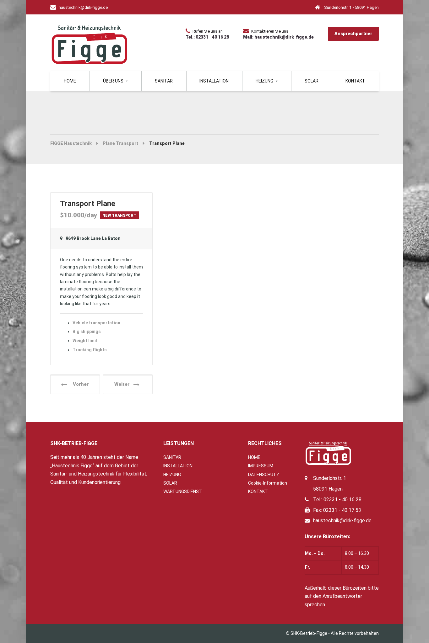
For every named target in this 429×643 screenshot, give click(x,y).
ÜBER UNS (113, 80)
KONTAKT (355, 80)
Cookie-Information (267, 483)
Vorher (79, 384)
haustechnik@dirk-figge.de (343, 520)
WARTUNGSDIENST (182, 491)
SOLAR (311, 80)
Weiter (123, 384)
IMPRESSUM (260, 465)
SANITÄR (164, 80)
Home (70, 80)
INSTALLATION (214, 80)
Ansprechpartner (353, 33)
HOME (254, 457)
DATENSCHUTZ (263, 474)
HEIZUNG (264, 80)
